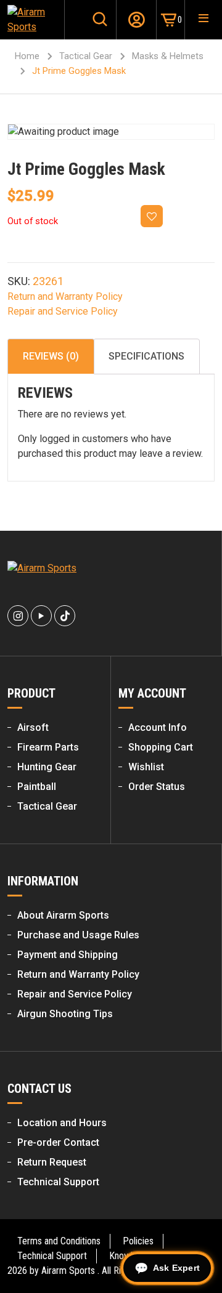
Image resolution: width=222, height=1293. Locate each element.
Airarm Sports (68, 1270)
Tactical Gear (85, 56)
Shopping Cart (160, 747)
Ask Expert (176, 1268)
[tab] (50, 356)
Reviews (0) (51, 356)
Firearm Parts (48, 747)
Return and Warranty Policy (65, 296)
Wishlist (146, 767)
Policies (138, 1241)
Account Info (157, 727)
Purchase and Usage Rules (78, 935)
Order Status (156, 786)
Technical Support (58, 1182)
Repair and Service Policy (62, 311)
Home (27, 56)
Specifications (146, 356)
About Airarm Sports (63, 915)
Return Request (51, 1162)
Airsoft (33, 727)
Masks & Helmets (168, 56)
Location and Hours (62, 1123)
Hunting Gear (46, 767)
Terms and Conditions (59, 1241)
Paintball (36, 786)
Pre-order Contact (58, 1142)
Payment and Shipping (67, 955)
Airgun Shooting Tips (65, 1014)
